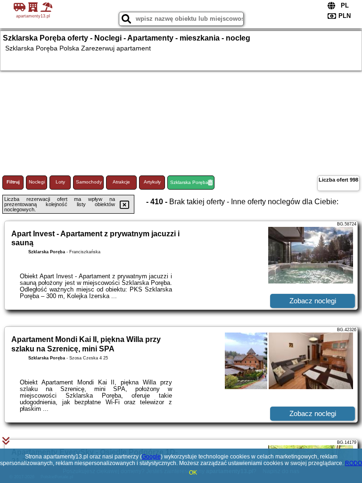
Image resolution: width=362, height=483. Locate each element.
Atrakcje (121, 181)
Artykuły (152, 181)
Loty (60, 181)
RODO (353, 463)
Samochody (89, 181)
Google (151, 456)
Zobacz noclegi (312, 301)
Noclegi (37, 181)
